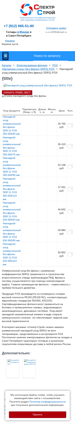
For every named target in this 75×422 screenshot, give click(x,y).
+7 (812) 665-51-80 (19, 26)
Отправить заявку (56, 28)
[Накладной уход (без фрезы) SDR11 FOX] (12, 368)
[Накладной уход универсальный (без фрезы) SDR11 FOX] (29, 368)
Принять (37, 414)
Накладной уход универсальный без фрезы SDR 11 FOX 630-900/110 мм (12, 254)
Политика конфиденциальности (47, 401)
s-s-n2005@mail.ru (56, 32)
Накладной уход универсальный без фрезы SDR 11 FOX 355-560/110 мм (12, 189)
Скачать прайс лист (17, 92)
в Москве (23, 31)
